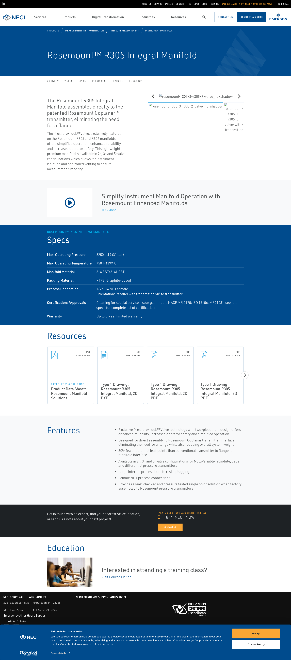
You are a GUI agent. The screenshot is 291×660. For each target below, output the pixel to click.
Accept (256, 633)
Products (53, 30)
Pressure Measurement (124, 30)
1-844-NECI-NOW (178, 517)
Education (135, 81)
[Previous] (153, 96)
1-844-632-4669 (14, 621)
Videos (68, 81)
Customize (254, 644)
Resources (99, 81)
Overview (52, 81)
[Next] (238, 96)
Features (117, 81)
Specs (82, 81)
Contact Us (170, 527)
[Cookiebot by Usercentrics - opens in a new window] (28, 653)
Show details (58, 653)
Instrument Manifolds (159, 30)
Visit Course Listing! (117, 577)
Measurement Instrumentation (84, 30)
